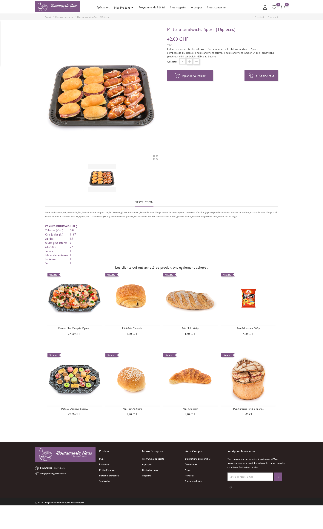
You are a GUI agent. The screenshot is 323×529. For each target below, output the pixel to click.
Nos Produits (124, 7)
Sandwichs (104, 481)
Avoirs (188, 470)
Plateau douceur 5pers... (74, 409)
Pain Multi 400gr (190, 328)
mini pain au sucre (132, 409)
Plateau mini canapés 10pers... (74, 328)
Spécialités (103, 7)
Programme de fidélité (152, 7)
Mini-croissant (190, 409)
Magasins (146, 475)
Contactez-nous (150, 470)
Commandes (191, 464)
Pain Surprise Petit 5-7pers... (248, 409)
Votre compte (193, 451)
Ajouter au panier (193, 75)
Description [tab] (144, 202)
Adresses (189, 475)
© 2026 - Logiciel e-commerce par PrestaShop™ (59, 502)
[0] (282, 7)
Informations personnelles (197, 458)
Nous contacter (216, 7)
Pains (101, 458)
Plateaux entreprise (109, 475)
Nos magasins (178, 7)
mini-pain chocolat (132, 328)
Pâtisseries (104, 464)
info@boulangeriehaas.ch (53, 473)
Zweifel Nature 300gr (248, 328)
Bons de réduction (194, 481)
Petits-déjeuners (107, 470)
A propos (196, 7)
